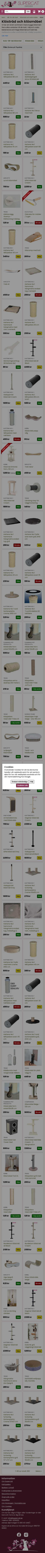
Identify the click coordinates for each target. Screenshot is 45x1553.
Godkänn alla (22, 785)
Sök (28, 11)
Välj (31, 782)
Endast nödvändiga (20, 782)
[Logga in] (34, 11)
